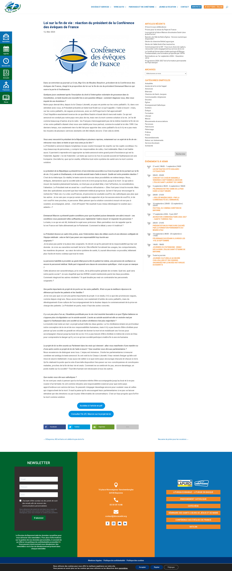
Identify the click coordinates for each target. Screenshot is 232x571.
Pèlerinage (149, 129)
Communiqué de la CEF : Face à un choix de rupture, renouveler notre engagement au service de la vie (165, 48)
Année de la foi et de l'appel (156, 86)
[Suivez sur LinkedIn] (125, 523)
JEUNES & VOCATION (167, 7)
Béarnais (148, 92)
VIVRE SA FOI (119, 7)
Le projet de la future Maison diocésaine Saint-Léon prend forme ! (165, 33)
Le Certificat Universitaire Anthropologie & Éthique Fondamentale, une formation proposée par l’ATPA (165, 52)
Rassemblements (152, 138)
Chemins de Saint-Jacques (156, 94)
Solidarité (149, 146)
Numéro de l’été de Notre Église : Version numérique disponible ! (166, 38)
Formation (149, 113)
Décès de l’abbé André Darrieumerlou (160, 44)
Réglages (171, 567)
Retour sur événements (154, 140)
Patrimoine (149, 127)
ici (59, 542)
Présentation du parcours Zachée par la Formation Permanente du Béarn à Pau (169, 228)
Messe (147, 119)
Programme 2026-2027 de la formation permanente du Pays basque (165, 62)
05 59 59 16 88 (116, 505)
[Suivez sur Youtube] (120, 523)
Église (147, 102)
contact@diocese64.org (116, 516)
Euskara (148, 108)
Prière (147, 135)
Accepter (142, 567)
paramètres (123, 568)
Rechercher (180, 154)
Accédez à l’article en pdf (91, 406)
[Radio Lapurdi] (186, 486)
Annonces (149, 89)
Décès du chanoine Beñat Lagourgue (159, 41)
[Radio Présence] (201, 486)
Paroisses (149, 124)
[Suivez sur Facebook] (107, 523)
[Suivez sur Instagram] (114, 523)
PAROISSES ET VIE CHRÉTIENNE (141, 7)
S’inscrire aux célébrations (155, 27)
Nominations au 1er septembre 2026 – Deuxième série (164, 57)
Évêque (148, 111)
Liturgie (148, 116)
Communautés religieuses (155, 97)
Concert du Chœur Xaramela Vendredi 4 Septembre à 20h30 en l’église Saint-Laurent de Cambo (168, 180)
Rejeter (156, 567)
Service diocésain (152, 143)
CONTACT (185, 7)
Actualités (149, 83)
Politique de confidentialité (114, 560)
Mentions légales (95, 560)
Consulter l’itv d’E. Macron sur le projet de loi (91, 414)
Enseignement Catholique (155, 105)
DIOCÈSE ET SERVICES (100, 7)
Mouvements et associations (156, 121)
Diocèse (148, 100)
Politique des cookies (135, 560)
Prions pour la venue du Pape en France (160, 30)
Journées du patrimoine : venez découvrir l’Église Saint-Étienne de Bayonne (169, 249)
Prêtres (148, 132)
